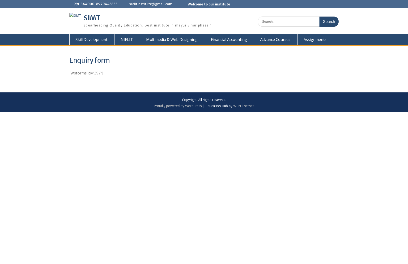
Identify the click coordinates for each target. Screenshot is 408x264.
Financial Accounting (229, 39)
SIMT (92, 18)
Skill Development (91, 39)
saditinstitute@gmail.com (150, 4)
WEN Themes (243, 106)
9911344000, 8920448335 (96, 4)
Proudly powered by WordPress (178, 106)
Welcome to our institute (209, 4)
